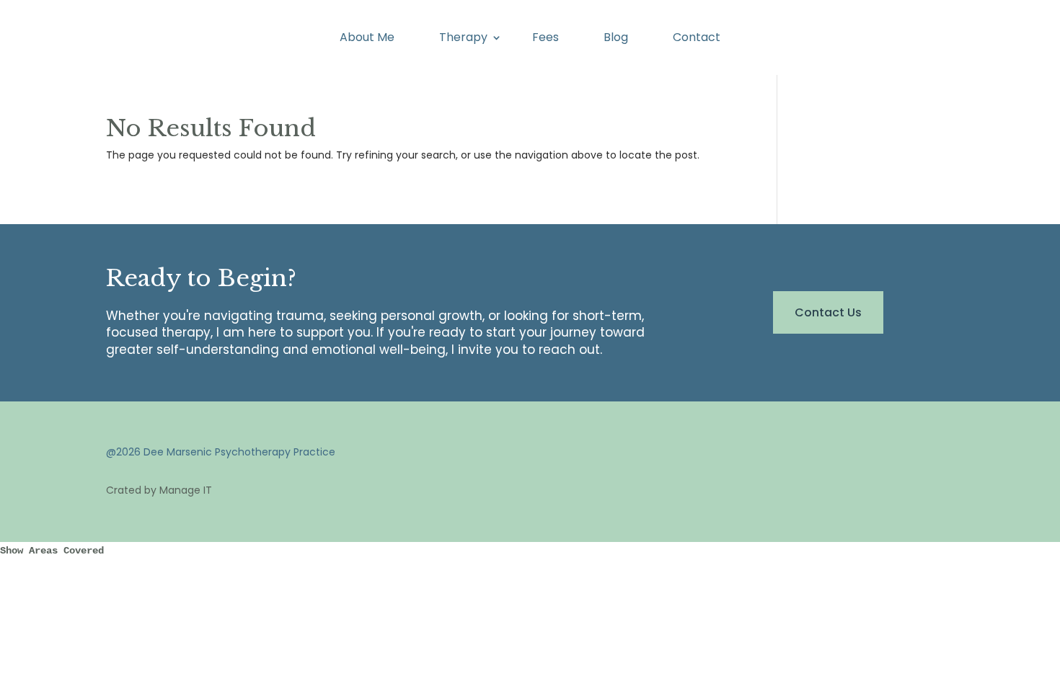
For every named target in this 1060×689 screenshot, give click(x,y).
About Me (367, 38)
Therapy (463, 38)
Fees (545, 38)
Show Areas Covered (52, 550)
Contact (696, 38)
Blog (616, 38)
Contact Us (828, 312)
